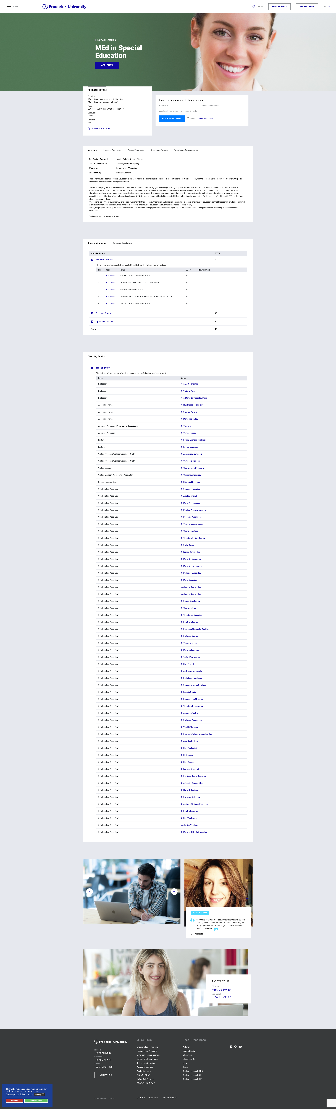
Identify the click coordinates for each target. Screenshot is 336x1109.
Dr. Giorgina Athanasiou (191, 475)
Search (259, 7)
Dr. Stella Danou (187, 545)
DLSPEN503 (111, 290)
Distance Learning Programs (148, 1055)
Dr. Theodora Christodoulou (193, 538)
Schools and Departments (147, 1059)
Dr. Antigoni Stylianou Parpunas (194, 804)
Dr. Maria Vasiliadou (189, 419)
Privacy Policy (153, 1098)
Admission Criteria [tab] (159, 150)
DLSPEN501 (111, 276)
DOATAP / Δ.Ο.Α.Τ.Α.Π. (146, 1083)
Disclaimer (141, 1098)
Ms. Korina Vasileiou (189, 825)
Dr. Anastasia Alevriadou (191, 454)
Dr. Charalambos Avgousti (192, 524)
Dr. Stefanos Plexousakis (191, 720)
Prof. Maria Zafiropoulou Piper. (194, 398)
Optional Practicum (156, 321)
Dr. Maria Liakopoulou (190, 650)
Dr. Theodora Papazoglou (192, 706)
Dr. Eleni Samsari (188, 762)
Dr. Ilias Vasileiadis (189, 818)
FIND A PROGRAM (279, 6)
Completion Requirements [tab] (186, 150)
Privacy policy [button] (26, 1094)
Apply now (107, 65)
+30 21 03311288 (103, 1066)
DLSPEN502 (111, 283)
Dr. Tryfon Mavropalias (190, 657)
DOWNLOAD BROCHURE (101, 129)
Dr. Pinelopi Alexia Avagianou (193, 510)
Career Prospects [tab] (136, 150)
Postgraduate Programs (147, 1051)
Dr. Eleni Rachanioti (189, 748)
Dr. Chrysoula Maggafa (190, 461)
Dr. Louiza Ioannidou (189, 447)
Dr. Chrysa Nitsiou (188, 433)
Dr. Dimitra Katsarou (189, 622)
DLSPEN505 (111, 304)
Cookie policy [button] (12, 1094)
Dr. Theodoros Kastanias (191, 615)
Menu (15, 7)
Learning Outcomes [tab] (112, 150)
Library (185, 1063)
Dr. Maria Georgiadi (189, 580)
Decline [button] (14, 1101)
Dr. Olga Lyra (186, 426)
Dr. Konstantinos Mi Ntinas (192, 699)
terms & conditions (206, 118)
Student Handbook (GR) (192, 1075)
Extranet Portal (189, 1051)
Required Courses (156, 259)
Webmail (186, 1047)
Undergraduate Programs (147, 1047)
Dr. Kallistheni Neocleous (191, 678)
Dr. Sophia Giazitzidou (190, 601)
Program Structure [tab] (97, 243)
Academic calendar (145, 1067)
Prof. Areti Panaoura (189, 384)
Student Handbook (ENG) (193, 1071)
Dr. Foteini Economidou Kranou (194, 440)
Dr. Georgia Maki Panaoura (192, 468)
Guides (185, 1067)
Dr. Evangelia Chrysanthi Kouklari (195, 629)
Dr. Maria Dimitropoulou (191, 559)
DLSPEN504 (111, 297)
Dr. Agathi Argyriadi (189, 496)
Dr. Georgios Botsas (189, 531)
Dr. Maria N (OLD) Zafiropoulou (194, 832)
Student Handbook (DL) (192, 1079)
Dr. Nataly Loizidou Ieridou (192, 405)
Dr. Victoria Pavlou (188, 391)
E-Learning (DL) (189, 1059)
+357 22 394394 (222, 989)
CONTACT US (106, 1075)
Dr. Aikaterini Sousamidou (192, 783)
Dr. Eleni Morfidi (187, 664)
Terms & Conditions (169, 1098)
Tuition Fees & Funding (146, 1063)
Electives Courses (156, 313)
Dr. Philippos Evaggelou (191, 573)
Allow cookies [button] (36, 1101)
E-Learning (187, 1055)
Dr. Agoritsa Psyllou (189, 741)
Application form (144, 1071)
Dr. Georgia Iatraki (188, 608)
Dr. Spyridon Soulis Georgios (193, 776)
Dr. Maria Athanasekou (190, 503)
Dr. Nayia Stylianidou (189, 790)
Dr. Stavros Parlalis (189, 412)
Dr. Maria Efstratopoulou (191, 566)
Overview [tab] (92, 150)
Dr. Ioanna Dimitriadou (190, 552)
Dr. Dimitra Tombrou (189, 811)
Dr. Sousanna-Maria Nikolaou (193, 685)
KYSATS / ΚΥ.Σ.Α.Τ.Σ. (145, 1079)
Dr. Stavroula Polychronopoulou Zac (196, 734)
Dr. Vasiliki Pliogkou (189, 727)
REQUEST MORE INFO (171, 118)
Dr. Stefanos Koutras (189, 636)
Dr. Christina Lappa (189, 643)
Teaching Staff (103, 368)
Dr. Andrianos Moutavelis (191, 671)
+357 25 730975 (222, 997)
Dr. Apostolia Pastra (189, 713)
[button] (247, 898)
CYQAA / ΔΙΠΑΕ (143, 1075)
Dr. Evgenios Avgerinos (191, 517)
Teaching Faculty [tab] (96, 356)
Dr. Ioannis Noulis (188, 692)
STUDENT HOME (307, 6)
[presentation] (89, 891)
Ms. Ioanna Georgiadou (191, 587)
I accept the (201, 118)
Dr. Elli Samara (187, 755)
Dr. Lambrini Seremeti (190, 769)
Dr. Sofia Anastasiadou (190, 489)
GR (328, 7)
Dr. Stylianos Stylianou (190, 797)
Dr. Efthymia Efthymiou (190, 482)
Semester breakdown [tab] (122, 243)
